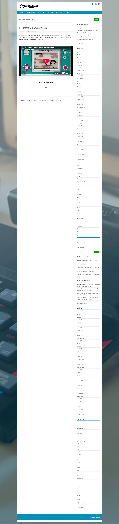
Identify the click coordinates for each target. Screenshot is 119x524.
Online (78, 197)
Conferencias (80, 168)
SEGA (78, 215)
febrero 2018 (80, 125)
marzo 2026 (79, 65)
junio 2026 (79, 57)
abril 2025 (79, 91)
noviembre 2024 (80, 102)
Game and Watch (30, 100)
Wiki (78, 228)
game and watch (48, 100)
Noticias (21, 12)
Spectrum (79, 220)
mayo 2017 (79, 141)
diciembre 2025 (80, 70)
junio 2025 (79, 86)
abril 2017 (79, 144)
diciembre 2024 (80, 99)
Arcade (78, 163)
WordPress (99, 521)
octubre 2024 (80, 104)
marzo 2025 (79, 94)
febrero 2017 (80, 149)
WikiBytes (50, 12)
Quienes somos (31, 12)
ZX (77, 231)
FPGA (78, 178)
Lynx (78, 189)
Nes (77, 191)
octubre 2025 (80, 75)
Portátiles (79, 205)
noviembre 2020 (80, 115)
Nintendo (79, 194)
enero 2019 (79, 123)
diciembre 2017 (80, 131)
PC (77, 199)
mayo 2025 (79, 88)
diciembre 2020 (80, 112)
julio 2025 (79, 83)
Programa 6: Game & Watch (33, 28)
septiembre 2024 (81, 107)
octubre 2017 (80, 136)
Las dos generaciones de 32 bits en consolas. (87, 28)
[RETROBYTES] (29, 8)
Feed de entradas (81, 242)
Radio (59, 100)
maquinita (54, 100)
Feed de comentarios (82, 245)
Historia (78, 186)
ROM (78, 210)
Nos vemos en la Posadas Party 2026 (85, 39)
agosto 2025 (79, 81)
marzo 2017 (79, 146)
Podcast (78, 202)
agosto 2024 (79, 109)
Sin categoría (80, 218)
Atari (78, 165)
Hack (78, 184)
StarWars (79, 223)
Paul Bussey (79, 293)
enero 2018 (79, 128)
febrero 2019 (80, 120)
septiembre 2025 (81, 78)
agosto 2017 (79, 138)
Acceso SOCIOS (60, 12)
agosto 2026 (79, 52)
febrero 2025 (80, 96)
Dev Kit (78, 170)
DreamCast (79, 173)
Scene (78, 212)
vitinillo (24, 31)
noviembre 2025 (80, 73)
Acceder (78, 239)
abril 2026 (79, 62)
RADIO (68, 12)
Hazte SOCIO (41, 12)
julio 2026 (79, 54)
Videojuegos (79, 226)
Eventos (78, 176)
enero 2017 (79, 152)
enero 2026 (79, 67)
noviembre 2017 (80, 133)
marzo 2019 (79, 117)
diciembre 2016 (80, 154)
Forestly (88, 521)
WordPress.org (80, 247)
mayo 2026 (79, 60)
